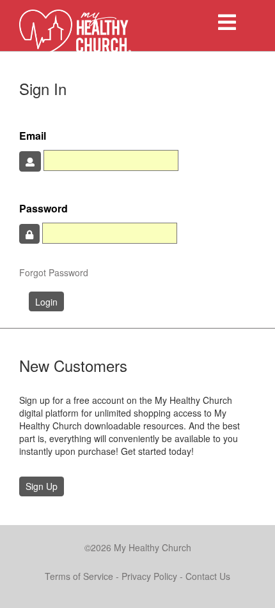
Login (46, 301)
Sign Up (42, 486)
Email (32, 136)
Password (43, 209)
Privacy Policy (149, 576)
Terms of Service (79, 576)
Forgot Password (53, 272)
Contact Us (207, 576)
